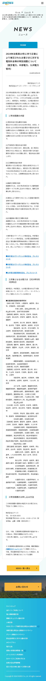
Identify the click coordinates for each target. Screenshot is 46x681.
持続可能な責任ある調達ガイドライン (19, 630)
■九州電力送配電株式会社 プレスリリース (21, 273)
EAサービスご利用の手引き (15, 658)
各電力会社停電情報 (13, 663)
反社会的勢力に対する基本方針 (17, 638)
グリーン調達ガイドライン (15, 634)
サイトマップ (10, 606)
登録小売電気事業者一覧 (14, 650)
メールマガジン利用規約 (14, 654)
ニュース (27, 12)
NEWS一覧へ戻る (23, 568)
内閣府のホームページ (13, 549)
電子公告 (9, 646)
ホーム (17, 12)
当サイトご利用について (14, 610)
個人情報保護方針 (12, 614)
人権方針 (9, 622)
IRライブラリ (11, 642)
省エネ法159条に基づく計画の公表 (18, 666)
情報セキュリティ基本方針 (15, 618)
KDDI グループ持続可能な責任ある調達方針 (21, 626)
